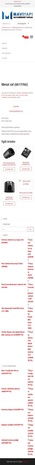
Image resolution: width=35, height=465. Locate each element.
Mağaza (4, 43)
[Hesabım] (20, 37)
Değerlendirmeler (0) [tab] (16, 111)
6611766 (5, 95)
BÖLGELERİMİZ (6, 53)
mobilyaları (4, 97)
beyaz (17, 95)
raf (10, 97)
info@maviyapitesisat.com (17, 27)
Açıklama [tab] (16, 106)
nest (8, 97)
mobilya (26, 95)
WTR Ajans (25, 461)
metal (22, 95)
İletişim (4, 58)
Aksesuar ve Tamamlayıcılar (23, 93)
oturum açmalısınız (24, 134)
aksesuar (10, 95)
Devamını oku (9, 169)
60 (2, 95)
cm (19, 95)
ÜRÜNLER (4, 48)
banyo (13, 95)
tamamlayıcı (14, 97)
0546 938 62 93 (17, 1)
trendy (18, 97)
